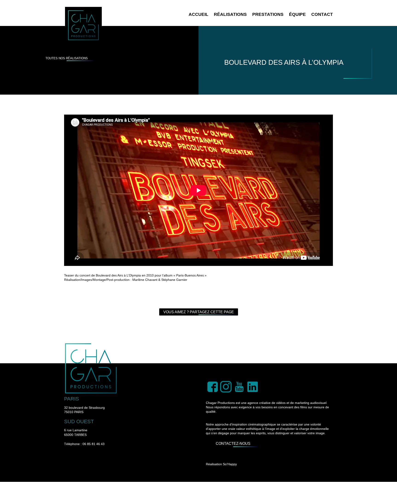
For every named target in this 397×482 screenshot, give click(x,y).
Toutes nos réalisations (66, 58)
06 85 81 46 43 (93, 444)
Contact (322, 14)
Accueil (198, 14)
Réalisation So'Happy (221, 464)
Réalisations (230, 14)
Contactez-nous (233, 443)
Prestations (268, 14)
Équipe (297, 14)
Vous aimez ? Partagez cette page (198, 312)
